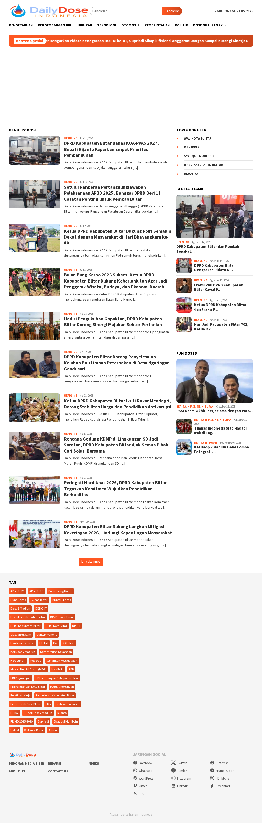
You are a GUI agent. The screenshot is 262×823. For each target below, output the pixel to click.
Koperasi (36, 660)
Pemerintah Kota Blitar (25, 704)
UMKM (14, 730)
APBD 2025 (17, 591)
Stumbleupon (225, 771)
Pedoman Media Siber (26, 763)
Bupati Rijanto (61, 600)
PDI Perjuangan (20, 678)
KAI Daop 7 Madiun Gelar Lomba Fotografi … (221, 449)
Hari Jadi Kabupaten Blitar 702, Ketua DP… (221, 326)
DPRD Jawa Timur (62, 617)
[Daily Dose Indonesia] (49, 10)
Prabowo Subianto (67, 704)
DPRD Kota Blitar (56, 626)
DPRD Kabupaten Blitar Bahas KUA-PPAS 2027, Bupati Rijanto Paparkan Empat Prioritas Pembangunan (111, 149)
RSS (141, 794)
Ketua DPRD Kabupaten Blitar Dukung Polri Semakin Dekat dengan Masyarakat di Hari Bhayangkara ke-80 (117, 237)
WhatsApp (145, 771)
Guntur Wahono (46, 634)
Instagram (184, 778)
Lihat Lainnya (91, 561)
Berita (181, 406)
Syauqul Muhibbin (199, 156)
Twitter (182, 763)
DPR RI (76, 626)
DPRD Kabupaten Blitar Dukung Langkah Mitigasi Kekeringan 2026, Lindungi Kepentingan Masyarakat (118, 529)
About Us (17, 771)
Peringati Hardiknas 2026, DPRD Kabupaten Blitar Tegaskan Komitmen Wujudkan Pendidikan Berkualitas (115, 489)
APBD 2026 (36, 591)
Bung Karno (18, 600)
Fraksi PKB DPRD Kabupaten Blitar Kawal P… (218, 287)
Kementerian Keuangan (56, 652)
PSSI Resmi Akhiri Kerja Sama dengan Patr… (214, 411)
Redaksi (54, 763)
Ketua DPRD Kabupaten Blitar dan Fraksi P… (220, 307)
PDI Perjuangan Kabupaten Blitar (57, 678)
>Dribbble (222, 778)
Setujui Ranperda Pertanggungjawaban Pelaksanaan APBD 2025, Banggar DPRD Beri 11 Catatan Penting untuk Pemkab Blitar (112, 193)
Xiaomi (53, 730)
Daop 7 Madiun (20, 608)
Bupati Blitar (39, 600)
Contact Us (58, 771)
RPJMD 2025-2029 (21, 721)
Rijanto (191, 174)
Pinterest (222, 763)
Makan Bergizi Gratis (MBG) (28, 669)
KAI (55, 643)
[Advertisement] (131, 85)
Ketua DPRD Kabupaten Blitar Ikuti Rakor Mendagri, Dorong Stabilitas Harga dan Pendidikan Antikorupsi (117, 404)
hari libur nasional (22, 643)
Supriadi (43, 721)
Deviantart (223, 786)
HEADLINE (70, 138)
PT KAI (14, 713)
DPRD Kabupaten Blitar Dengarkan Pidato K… (214, 267)
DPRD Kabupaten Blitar (203, 165)
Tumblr (182, 771)
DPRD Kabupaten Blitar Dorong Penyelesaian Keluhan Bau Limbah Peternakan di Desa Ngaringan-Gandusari (117, 363)
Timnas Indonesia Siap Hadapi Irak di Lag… (220, 430)
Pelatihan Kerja (20, 695)
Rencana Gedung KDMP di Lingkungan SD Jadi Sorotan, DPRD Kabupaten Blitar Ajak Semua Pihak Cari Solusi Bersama (116, 445)
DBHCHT (41, 608)
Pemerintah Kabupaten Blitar (55, 695)
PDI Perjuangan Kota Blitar (27, 687)
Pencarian (172, 11)
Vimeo (143, 786)
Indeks (93, 763)
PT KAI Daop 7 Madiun (38, 713)
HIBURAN (208, 406)
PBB (71, 669)
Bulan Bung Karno (60, 591)
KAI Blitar (69, 643)
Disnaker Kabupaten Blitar (27, 617)
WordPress (146, 778)
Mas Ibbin (192, 147)
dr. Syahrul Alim (20, 634)
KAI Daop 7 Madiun (22, 652)
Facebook (145, 763)
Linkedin (183, 786)
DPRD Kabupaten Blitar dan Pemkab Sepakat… (207, 249)
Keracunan (17, 660)
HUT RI (43, 643)
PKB (48, 704)
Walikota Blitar (197, 138)
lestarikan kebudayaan (62, 660)
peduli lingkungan (62, 687)
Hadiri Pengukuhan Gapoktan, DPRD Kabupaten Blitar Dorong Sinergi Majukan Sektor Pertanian (113, 322)
